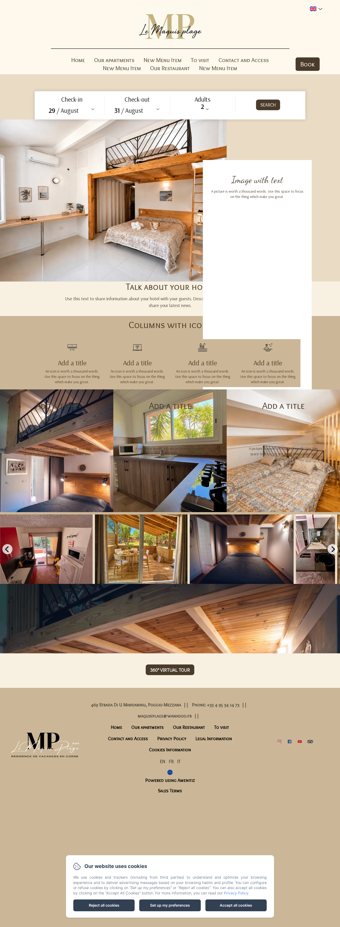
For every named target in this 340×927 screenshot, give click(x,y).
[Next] (333, 549)
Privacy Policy (171, 738)
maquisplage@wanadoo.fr (165, 716)
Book (307, 64)
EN (162, 761)
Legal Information (214, 738)
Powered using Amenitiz (170, 780)
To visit (200, 59)
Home (78, 59)
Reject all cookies (104, 905)
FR (171, 761)
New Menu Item (163, 59)
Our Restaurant (170, 68)
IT (178, 761)
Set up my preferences (170, 905)
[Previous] (7, 549)
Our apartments (114, 59)
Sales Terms (170, 790)
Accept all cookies (236, 905)
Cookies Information (170, 749)
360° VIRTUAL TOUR (170, 670)
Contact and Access (244, 59)
